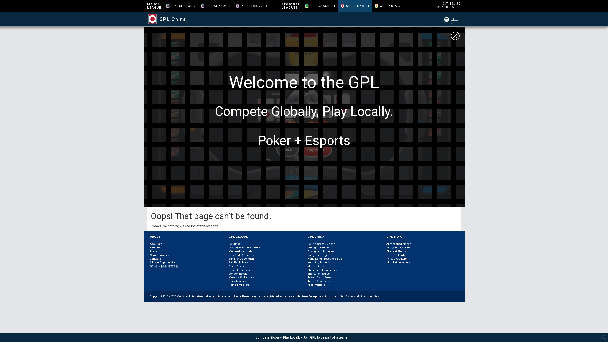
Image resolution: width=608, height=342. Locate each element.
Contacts (155, 258)
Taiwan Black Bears (320, 277)
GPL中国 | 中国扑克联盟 (164, 266)
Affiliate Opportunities (163, 262)
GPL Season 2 (183, 6)
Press (153, 251)
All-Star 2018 (254, 6)
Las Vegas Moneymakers (244, 247)
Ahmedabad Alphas (398, 244)
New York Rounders (241, 255)
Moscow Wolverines (241, 277)
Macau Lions (316, 266)
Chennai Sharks (396, 251)
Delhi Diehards (395, 255)
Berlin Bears (236, 266)
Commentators (159, 255)
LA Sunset (235, 244)
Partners (155, 247)
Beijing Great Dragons (321, 244)
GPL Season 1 (218, 6)
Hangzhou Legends (320, 255)
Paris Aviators (237, 281)
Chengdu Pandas (318, 247)
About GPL (156, 244)
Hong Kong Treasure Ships (325, 258)
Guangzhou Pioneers (321, 251)
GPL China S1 (358, 6)
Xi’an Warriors (316, 284)
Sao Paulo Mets (238, 262)
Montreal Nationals (240, 251)
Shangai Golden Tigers (322, 270)
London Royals (238, 273)
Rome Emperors (239, 284)
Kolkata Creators (396, 258)
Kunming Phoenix (319, 262)
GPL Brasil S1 (323, 6)
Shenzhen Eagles (319, 273)
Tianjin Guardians (319, 281)
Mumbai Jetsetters (398, 262)
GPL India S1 (391, 6)
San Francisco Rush (241, 258)
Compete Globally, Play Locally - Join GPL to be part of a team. (301, 337)
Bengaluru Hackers (398, 247)
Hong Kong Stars (239, 270)
